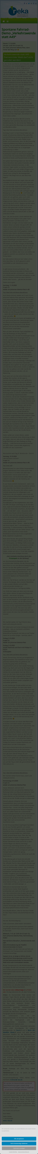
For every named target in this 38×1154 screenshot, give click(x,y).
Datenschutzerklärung (23, 1152)
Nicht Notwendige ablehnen (19, 1143)
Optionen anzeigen (19, 1148)
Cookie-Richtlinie (13, 1152)
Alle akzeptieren (19, 1139)
